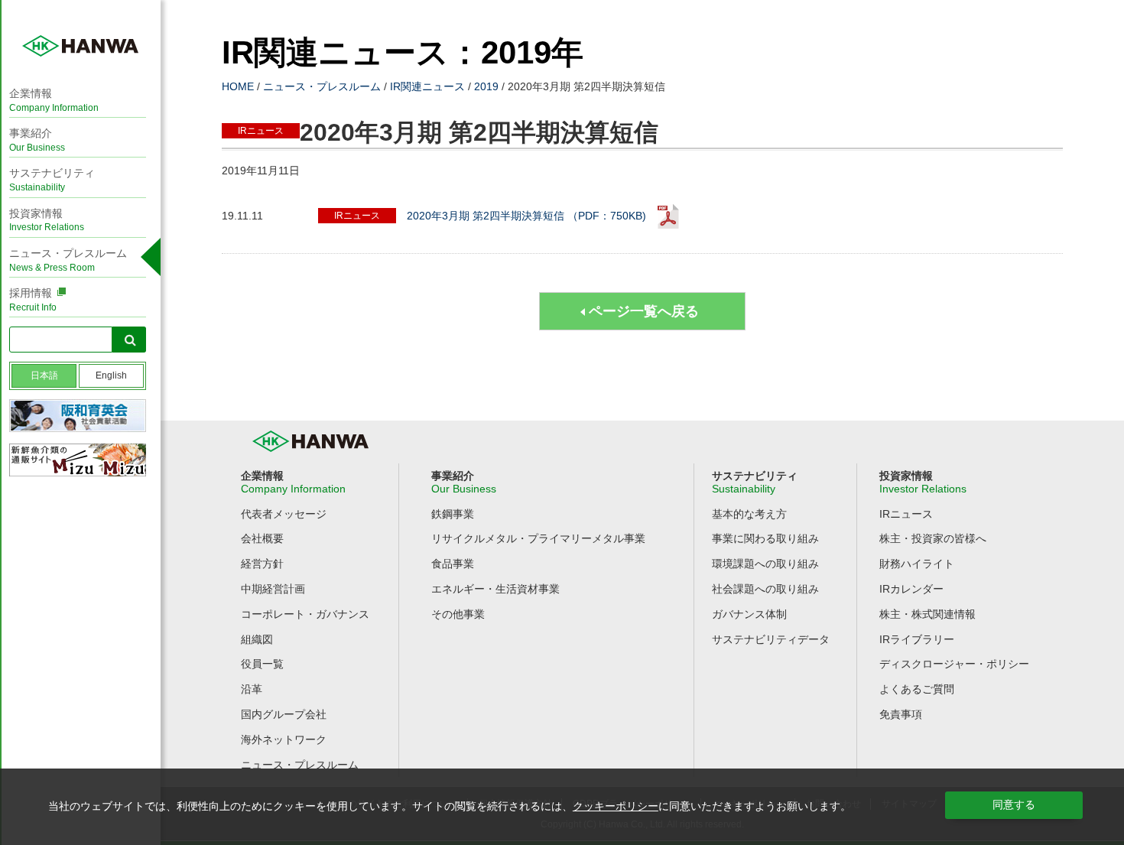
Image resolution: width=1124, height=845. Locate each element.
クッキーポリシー (615, 806)
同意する (1013, 804)
